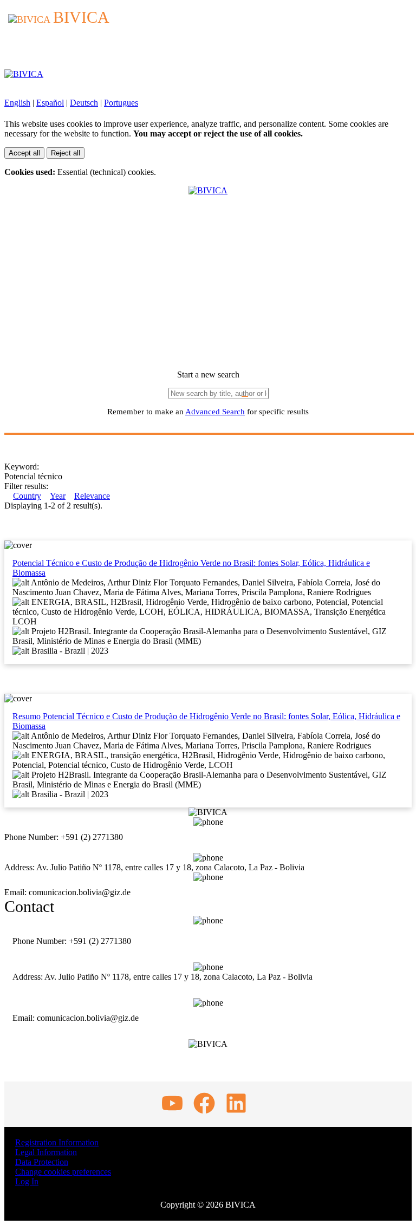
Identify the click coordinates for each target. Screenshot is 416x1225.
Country (27, 495)
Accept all (24, 153)
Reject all (65, 153)
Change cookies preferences (63, 1171)
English (17, 102)
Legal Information (46, 1152)
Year (58, 495)
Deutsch (84, 102)
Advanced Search (215, 411)
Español (50, 102)
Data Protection (41, 1162)
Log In (26, 1181)
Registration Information (57, 1142)
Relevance (92, 495)
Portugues (121, 102)
